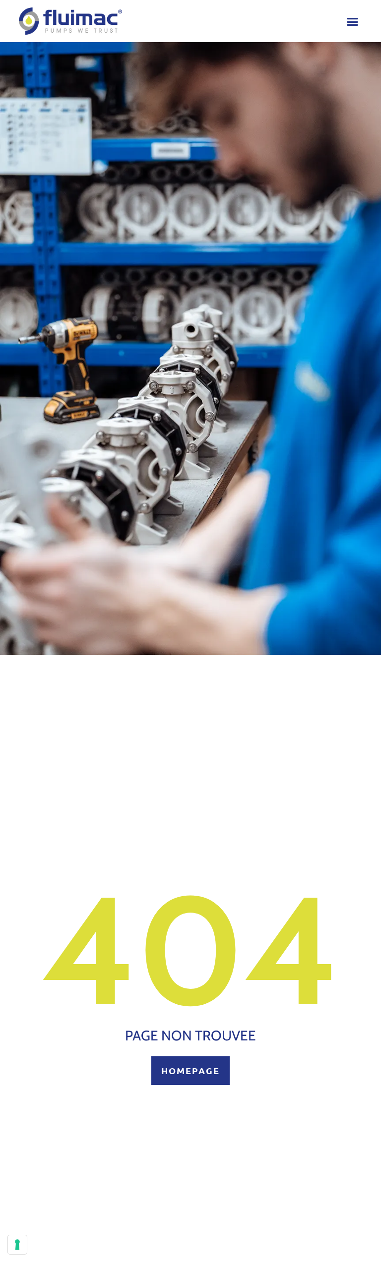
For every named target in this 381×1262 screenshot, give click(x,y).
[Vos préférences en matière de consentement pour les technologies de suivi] (17, 1244)
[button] (352, 21)
